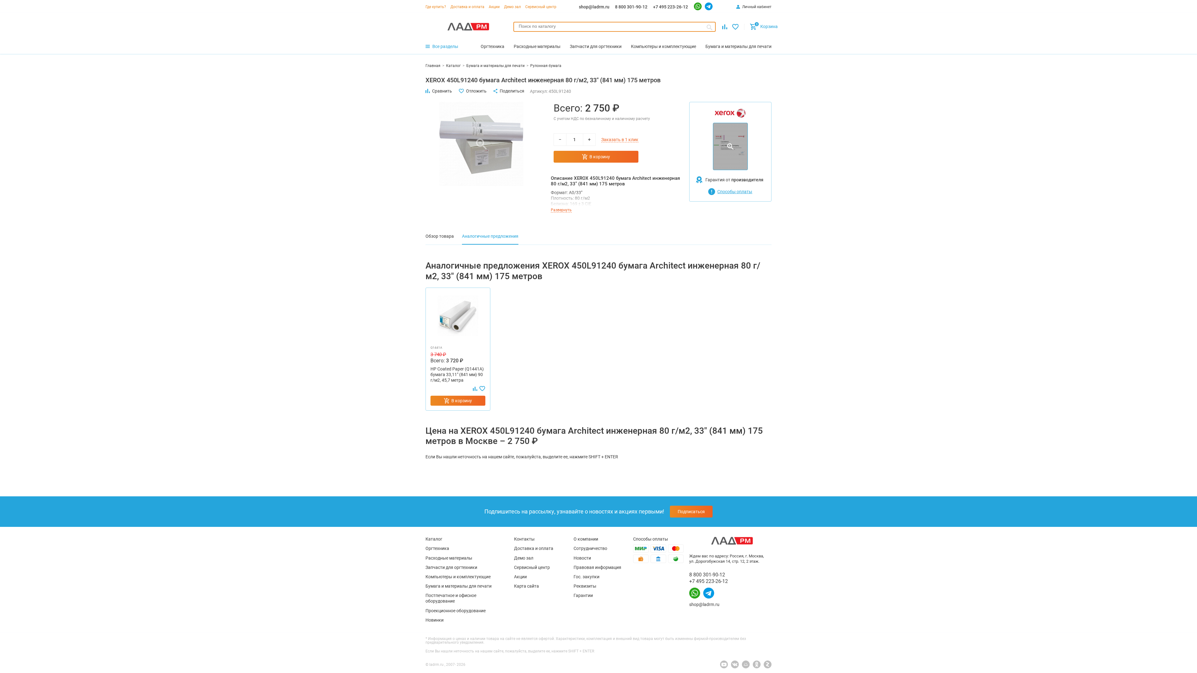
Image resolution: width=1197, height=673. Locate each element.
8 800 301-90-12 (631, 6)
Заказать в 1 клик (619, 139)
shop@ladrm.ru (594, 6)
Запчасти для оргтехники (451, 567)
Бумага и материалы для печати (458, 586)
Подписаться (691, 511)
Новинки (434, 620)
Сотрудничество (590, 548)
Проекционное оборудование (455, 610)
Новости (582, 558)
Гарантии (583, 595)
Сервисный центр (540, 7)
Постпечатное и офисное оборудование (450, 598)
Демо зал (512, 7)
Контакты (524, 539)
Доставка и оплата (467, 7)
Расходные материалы (448, 558)
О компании (586, 539)
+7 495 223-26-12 (670, 6)
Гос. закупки (586, 576)
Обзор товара (439, 236)
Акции (494, 7)
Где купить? (435, 7)
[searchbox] (615, 26)
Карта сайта (526, 586)
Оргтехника (437, 548)
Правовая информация (597, 567)
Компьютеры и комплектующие (458, 576)
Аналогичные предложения (490, 236)
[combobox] (614, 27)
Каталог (433, 539)
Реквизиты (585, 586)
